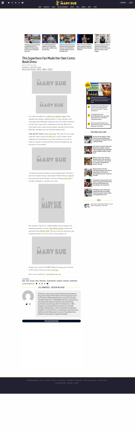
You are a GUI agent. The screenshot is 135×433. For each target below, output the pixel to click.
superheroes (59, 280)
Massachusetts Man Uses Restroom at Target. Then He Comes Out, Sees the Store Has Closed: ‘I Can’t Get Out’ (100, 124)
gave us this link (66, 178)
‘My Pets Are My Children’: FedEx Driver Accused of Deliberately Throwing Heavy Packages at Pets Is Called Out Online (102, 139)
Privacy (53, 380)
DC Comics (32, 280)
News (39, 7)
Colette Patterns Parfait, (56, 228)
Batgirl (23, 280)
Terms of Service (61, 380)
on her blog (54, 270)
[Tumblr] (19, 3)
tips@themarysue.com (54, 274)
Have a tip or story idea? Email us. (100, 204)
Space (77, 7)
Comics (72, 7)
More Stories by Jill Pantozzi (51, 321)
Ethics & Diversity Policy (90, 380)
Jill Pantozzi (26, 67)
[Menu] (2, 2)
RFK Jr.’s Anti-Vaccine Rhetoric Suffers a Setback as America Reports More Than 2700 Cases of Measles (84, 47)
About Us (41, 380)
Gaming (83, 7)
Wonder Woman (73, 280)
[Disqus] (52, 349)
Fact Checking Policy (60, 383)
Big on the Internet (63, 7)
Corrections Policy (102, 380)
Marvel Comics (43, 280)
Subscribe (123, 2)
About (89, 7)
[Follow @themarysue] (8, 3)
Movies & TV (46, 7)
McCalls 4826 (44, 231)
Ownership (70, 383)
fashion (37, 280)
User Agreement (79, 380)
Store (95, 7)
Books (53, 7)
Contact (76, 383)
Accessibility (70, 380)
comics (27, 280)
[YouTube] (22, 3)
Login (130, 2)
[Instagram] (15, 3)
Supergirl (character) (51, 280)
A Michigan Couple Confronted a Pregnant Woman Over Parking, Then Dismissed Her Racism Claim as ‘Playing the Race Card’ (32, 48)
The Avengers (66, 280)
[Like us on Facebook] (12, 3)
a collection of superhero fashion (55, 116)
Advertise (48, 380)
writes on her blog (50, 134)
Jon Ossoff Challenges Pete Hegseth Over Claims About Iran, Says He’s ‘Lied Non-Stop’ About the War (49, 47)
